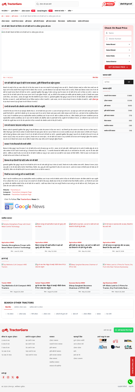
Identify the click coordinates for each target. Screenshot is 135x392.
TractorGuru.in (15, 190)
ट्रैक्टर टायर (47, 314)
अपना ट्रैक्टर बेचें (79, 344)
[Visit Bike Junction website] (103, 341)
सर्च (129, 82)
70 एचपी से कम (30, 347)
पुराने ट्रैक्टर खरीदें (79, 340)
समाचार (7, 16)
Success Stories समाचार (77, 283)
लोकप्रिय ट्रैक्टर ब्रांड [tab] (20, 307)
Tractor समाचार (6, 283)
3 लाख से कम (5, 340)
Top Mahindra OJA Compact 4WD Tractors (16, 286)
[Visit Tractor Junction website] (115, 341)
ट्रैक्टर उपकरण (26, 11)
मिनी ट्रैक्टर (35, 314)
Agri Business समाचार (110, 283)
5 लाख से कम (5, 344)
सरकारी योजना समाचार (17, 21)
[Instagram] (8, 377)
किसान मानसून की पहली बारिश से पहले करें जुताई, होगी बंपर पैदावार (49, 246)
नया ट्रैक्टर (10, 314)
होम (2, 16)
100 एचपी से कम (31, 351)
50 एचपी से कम (30, 344)
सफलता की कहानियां (55, 366)
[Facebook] (3, 377)
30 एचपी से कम (30, 340)
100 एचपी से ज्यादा (31, 355)
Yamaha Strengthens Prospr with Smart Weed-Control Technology (16, 246)
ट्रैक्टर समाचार (5, 21)
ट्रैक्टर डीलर (77, 347)
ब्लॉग (75, 351)
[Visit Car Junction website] (128, 347)
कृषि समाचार (15, 16)
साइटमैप (131, 386)
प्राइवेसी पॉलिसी (122, 386)
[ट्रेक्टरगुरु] (15, 330)
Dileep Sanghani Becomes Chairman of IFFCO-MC (80, 286)
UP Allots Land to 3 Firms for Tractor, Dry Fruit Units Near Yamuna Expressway (115, 286)
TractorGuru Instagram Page (22, 192)
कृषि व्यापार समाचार (51, 21)
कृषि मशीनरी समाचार (39, 21)
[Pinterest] (17, 377)
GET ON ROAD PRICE (116, 67)
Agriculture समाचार (8, 242)
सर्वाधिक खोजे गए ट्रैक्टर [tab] (36, 307)
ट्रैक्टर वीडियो (87, 314)
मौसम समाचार (61, 21)
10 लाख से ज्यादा (7, 355)
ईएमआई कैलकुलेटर (42, 11)
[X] (13, 377)
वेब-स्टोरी (108, 314)
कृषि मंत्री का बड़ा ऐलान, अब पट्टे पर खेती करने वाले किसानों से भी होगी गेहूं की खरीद (84, 246)
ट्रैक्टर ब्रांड (22, 314)
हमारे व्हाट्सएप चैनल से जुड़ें (125, 330)
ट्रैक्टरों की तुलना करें (126, 4)
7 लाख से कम (5, 347)
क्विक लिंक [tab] (8, 307)
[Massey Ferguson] (108, 4)
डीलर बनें (75, 314)
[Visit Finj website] (115, 347)
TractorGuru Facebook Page (21, 194)
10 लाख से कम (6, 351)
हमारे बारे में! (77, 355)
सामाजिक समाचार (71, 21)
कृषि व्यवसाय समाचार (55, 355)
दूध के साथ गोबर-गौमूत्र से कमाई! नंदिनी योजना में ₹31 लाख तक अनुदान (50, 286)
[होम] (12, 4)
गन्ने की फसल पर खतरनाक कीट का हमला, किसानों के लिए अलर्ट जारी (116, 246)
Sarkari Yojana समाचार (42, 283)
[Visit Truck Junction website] (103, 347)
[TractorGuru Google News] (24, 204)
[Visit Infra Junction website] (128, 341)
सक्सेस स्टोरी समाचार (83, 21)
